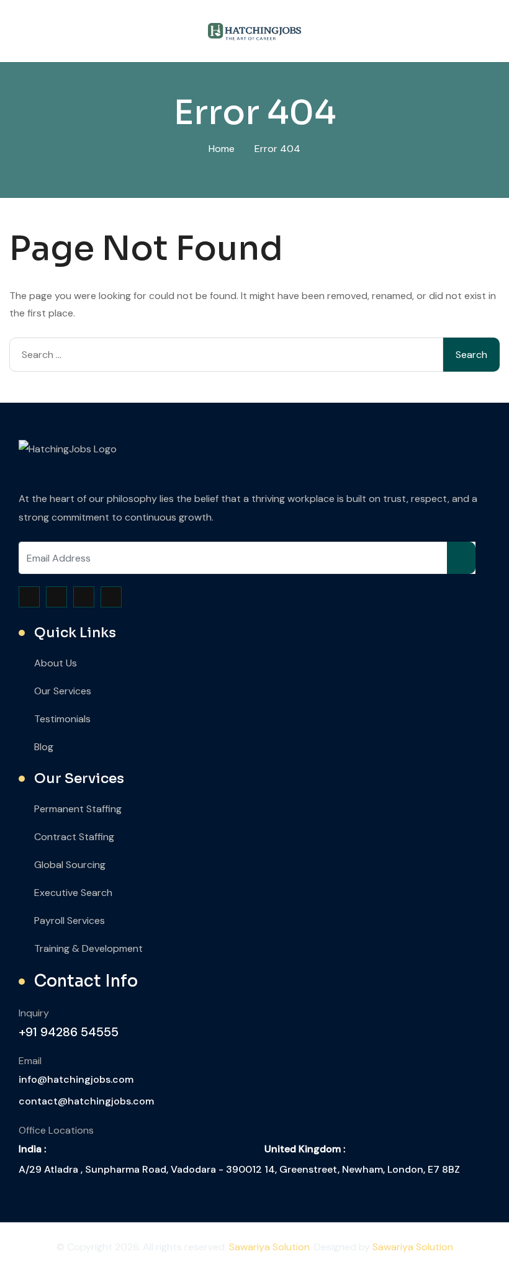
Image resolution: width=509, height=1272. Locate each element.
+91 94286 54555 (69, 1032)
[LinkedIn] (111, 596)
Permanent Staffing (78, 808)
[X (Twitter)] (56, 596)
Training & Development (88, 948)
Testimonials (62, 718)
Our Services (62, 690)
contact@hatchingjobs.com (86, 1101)
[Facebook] (29, 596)
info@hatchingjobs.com (76, 1079)
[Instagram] (83, 596)
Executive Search (73, 892)
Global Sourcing (70, 864)
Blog (43, 746)
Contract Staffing (74, 836)
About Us (55, 663)
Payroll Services (69, 920)
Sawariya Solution (269, 1246)
